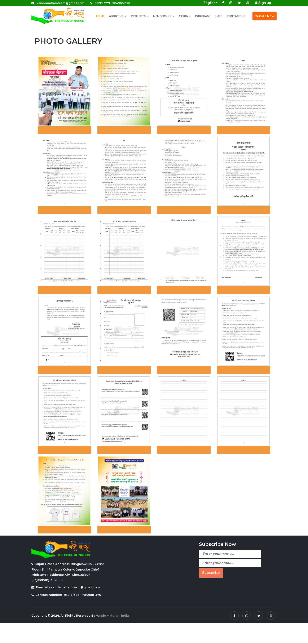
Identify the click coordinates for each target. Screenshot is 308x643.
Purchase (202, 16)
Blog (218, 16)
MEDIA (183, 16)
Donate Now (264, 16)
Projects (138, 16)
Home (100, 16)
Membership (162, 16)
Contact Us (236, 16)
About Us (116, 16)
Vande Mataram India (112, 615)
